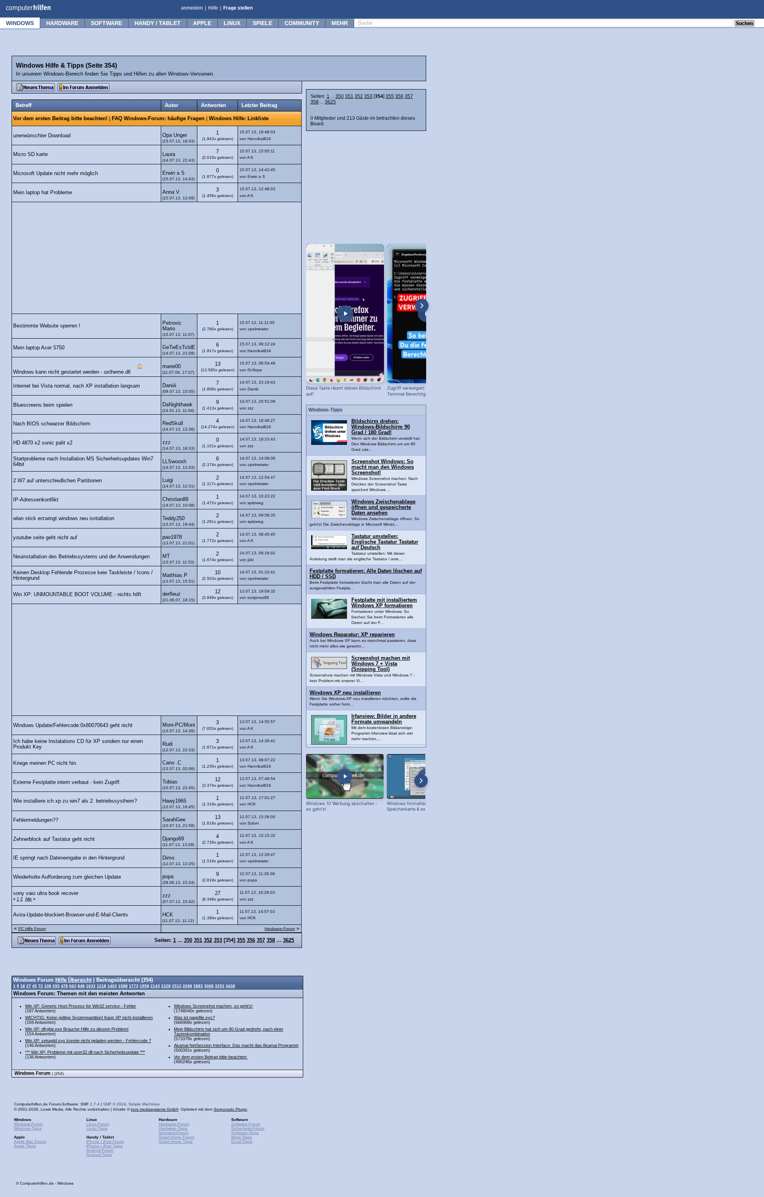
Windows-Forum (28, 1124)
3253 (219, 986)
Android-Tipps (99, 1154)
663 (72, 986)
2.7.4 (94, 1104)
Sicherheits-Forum (247, 1128)
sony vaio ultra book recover (45, 893)
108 (47, 986)
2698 (187, 986)
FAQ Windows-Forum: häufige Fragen (158, 118)
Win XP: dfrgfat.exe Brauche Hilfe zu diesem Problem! (77, 1029)
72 (40, 986)
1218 (101, 986)
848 (81, 986)
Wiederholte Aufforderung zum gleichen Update (67, 877)
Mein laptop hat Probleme (42, 192)
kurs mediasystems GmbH (154, 1109)
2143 (155, 986)
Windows (20, 23)
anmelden (192, 8)
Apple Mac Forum (30, 1141)
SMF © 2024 (114, 1104)
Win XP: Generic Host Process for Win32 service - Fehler (80, 1006)
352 (359, 96)
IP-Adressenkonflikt (35, 500)
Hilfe (213, 8)
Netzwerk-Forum (173, 1133)
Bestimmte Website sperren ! (46, 326)
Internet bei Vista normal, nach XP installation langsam (76, 386)
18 (22, 986)
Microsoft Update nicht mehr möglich (55, 173)
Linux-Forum (97, 1124)
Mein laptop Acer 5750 (38, 348)
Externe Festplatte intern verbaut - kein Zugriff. (67, 782)
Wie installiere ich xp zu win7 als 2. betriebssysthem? (75, 801)
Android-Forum (99, 1150)
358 (314, 102)
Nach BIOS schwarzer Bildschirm (51, 424)
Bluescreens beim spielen (42, 405)
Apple (202, 23)
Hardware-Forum (280, 928)
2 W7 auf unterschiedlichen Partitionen (57, 480)
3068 (209, 986)
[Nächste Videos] (422, 305)
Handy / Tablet (157, 23)
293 (56, 986)
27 (28, 986)
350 (339, 96)
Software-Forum (245, 1124)
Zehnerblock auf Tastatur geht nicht (54, 839)
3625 (330, 102)
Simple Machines (144, 1104)
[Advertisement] (156, 258)
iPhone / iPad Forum (105, 1141)
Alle (28, 899)
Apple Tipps (25, 1146)
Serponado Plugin (230, 1109)
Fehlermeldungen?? (35, 820)
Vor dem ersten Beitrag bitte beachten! (60, 118)
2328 (166, 986)
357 (409, 96)
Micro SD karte (30, 154)
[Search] (744, 24)
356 (399, 96)
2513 (176, 986)
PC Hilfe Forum (32, 928)
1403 (112, 986)
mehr (339, 23)
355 (390, 96)
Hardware (62, 23)
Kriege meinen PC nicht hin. (45, 763)
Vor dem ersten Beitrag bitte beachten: (211, 1057)
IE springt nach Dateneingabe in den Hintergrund (69, 858)
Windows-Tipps (27, 1128)
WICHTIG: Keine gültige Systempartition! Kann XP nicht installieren (89, 1017)
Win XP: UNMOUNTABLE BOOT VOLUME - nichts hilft (77, 594)
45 (34, 986)
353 (368, 96)
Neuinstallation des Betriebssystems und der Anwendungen (81, 557)
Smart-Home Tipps (176, 1141)
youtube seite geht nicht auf (45, 537)
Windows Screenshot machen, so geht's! (213, 1006)
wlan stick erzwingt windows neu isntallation (63, 518)
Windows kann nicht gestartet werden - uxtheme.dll (72, 372)
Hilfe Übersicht (73, 980)
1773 (133, 986)
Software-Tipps (245, 1133)
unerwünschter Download (41, 135)
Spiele (262, 23)
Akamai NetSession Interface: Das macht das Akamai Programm (236, 1045)
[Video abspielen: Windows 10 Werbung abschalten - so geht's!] (345, 776)
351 (349, 96)
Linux (232, 23)
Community (302, 23)
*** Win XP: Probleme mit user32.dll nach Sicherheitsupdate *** (85, 1052)
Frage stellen (238, 8)
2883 (198, 986)
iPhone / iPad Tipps (104, 1146)
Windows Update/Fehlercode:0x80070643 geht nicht (73, 725)
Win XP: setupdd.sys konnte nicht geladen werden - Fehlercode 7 (88, 1040)
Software (106, 23)
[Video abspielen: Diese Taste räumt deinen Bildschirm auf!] (345, 313)
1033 (91, 986)
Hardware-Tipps (173, 1128)
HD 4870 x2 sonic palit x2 (42, 443)
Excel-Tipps (241, 1141)
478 (64, 986)
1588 (123, 986)
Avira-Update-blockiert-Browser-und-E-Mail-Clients (70, 915)
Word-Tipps (241, 1137)
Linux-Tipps (96, 1128)
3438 (230, 986)
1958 (144, 986)
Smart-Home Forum (176, 1137)
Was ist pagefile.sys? (194, 1017)
